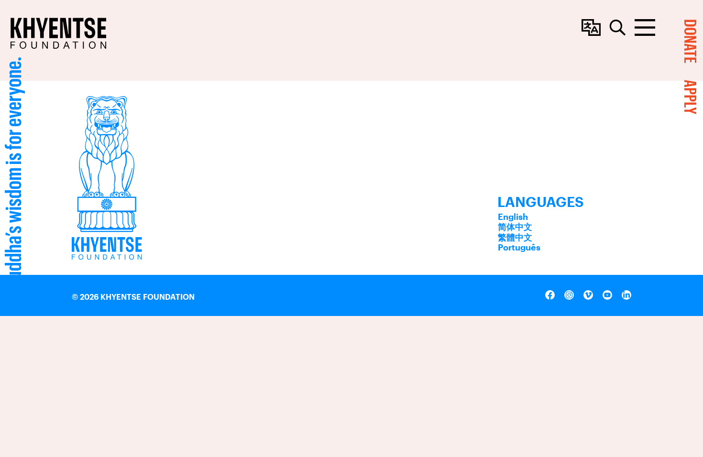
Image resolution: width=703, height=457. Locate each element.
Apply (691, 97)
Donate (691, 41)
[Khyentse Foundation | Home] (58, 33)
